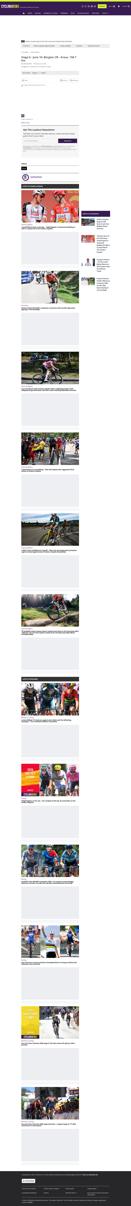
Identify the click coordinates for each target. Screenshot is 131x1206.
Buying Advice (83, 13)
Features (95, 13)
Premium (64, 13)
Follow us (65, 80)
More (104, 13)
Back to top (25, 123)
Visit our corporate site (90, 1175)
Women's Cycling (51, 13)
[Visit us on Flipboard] (95, 6)
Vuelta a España (65, 46)
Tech (73, 13)
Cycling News (27, 64)
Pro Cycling (25, 52)
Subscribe (102, 6)
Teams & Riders (35, 52)
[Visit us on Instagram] (89, 6)
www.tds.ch (30, 119)
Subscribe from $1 (94, 46)
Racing (38, 13)
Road (24, 168)
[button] (126, 6)
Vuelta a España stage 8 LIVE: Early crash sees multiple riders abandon (48, 41)
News (30, 13)
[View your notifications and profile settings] (119, 6)
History (43, 73)
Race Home (26, 73)
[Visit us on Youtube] (92, 6)
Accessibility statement (29, 1193)
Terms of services (46, 146)
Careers (46, 1193)
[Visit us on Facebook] (82, 6)
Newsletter (75, 80)
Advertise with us (71, 1193)
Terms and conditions (29, 1189)
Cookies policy (91, 1189)
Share (26, 80)
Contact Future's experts (51, 1189)
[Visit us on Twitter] (85, 6)
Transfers (79, 46)
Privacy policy (70, 1189)
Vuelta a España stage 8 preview (44, 46)
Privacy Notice (27, 148)
